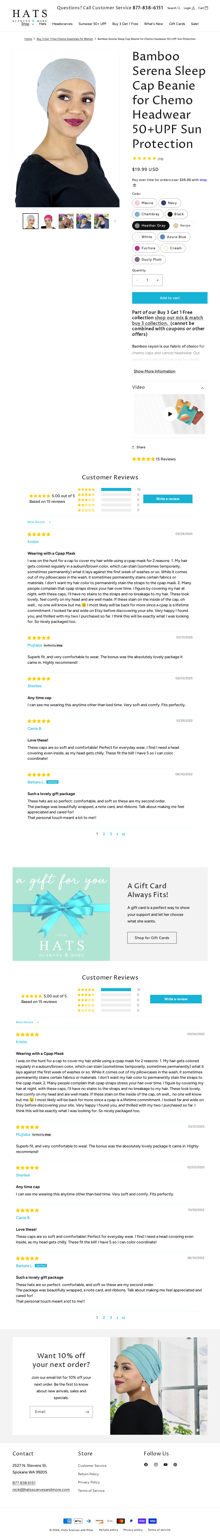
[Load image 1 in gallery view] (30, 221)
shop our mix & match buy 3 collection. (167, 320)
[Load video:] (170, 414)
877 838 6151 (24, 1483)
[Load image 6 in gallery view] (66, 221)
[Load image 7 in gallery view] (83, 221)
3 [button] (111, 834)
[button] (27, 24)
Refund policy (108, 1529)
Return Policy (88, 1474)
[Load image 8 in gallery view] (101, 221)
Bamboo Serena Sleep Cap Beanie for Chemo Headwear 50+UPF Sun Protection (147, 38)
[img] (39, 534)
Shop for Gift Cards (152, 938)
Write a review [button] (167, 499)
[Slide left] (17, 221)
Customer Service (92, 1466)
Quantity (139, 270)
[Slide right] (115, 221)
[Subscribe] (87, 1412)
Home (28, 38)
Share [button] (140, 447)
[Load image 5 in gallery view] (48, 221)
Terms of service (159, 1529)
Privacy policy (133, 1529)
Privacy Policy (89, 1482)
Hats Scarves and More (77, 1530)
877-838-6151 (148, 8)
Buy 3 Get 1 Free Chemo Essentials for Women (65, 38)
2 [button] (104, 834)
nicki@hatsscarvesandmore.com (41, 1489)
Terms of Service (91, 1491)
